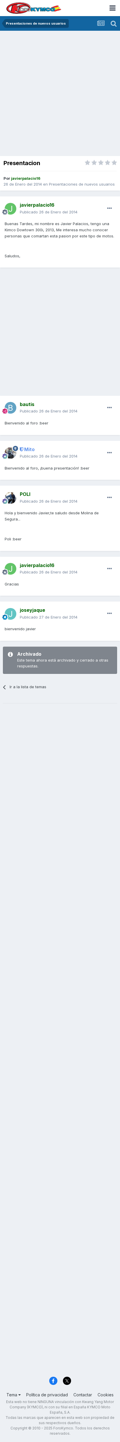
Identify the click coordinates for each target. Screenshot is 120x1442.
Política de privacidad (47, 1394)
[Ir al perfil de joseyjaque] (10, 614)
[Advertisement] (60, 94)
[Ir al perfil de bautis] (10, 408)
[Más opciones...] (109, 208)
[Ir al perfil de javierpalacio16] (10, 209)
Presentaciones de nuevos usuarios (82, 184)
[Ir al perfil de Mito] (10, 453)
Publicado (48, 212)
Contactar (82, 1394)
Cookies (106, 1394)
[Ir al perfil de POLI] (10, 498)
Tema (12, 1394)
